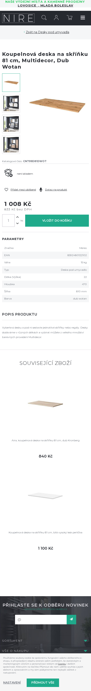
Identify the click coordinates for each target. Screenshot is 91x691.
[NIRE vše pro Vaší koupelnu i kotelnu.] (18, 18)
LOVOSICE (28, 5)
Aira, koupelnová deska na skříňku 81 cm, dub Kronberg (46, 440)
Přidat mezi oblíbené (23, 189)
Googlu (62, 663)
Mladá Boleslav (56, 5)
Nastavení (12, 682)
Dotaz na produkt (56, 189)
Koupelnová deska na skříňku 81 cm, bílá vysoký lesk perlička (45, 532)
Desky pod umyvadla (53, 32)
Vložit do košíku (57, 220)
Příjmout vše (42, 682)
